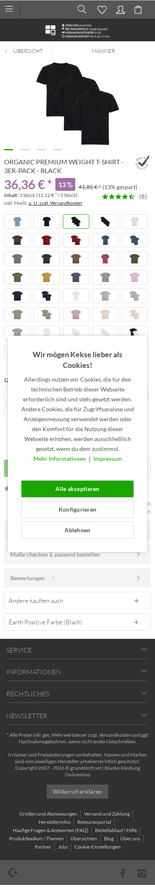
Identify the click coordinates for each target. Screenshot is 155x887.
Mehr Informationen (60, 458)
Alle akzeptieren (77, 488)
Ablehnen (77, 530)
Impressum (107, 458)
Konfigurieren (78, 509)
